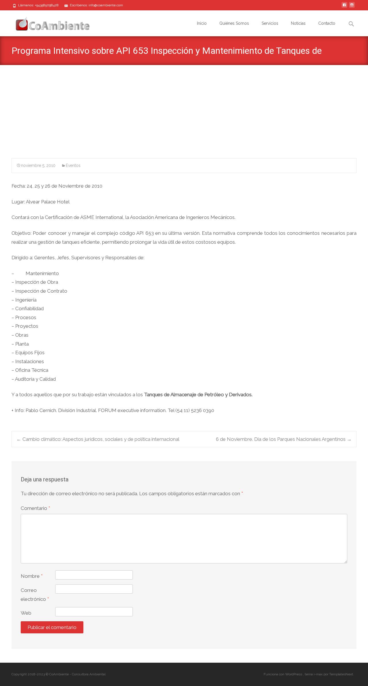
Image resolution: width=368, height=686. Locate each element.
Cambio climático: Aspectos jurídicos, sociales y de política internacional (97, 439)
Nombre (32, 576)
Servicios (270, 23)
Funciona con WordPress (283, 674)
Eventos (73, 165)
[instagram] (352, 7)
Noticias (298, 23)
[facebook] (344, 7)
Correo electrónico (35, 594)
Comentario (35, 508)
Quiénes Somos (234, 23)
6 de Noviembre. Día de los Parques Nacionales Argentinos (284, 439)
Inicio (202, 23)
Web (26, 613)
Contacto (326, 23)
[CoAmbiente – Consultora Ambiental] (47, 21)
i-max (318, 674)
